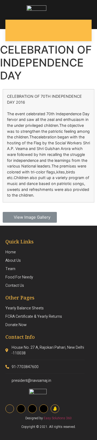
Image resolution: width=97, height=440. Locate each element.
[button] (30, 217)
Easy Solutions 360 (58, 418)
